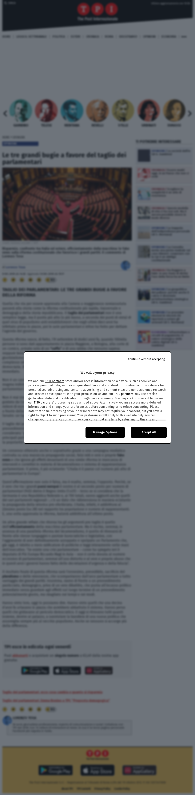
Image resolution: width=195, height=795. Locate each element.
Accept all (149, 432)
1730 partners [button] (54, 381)
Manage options (105, 432)
